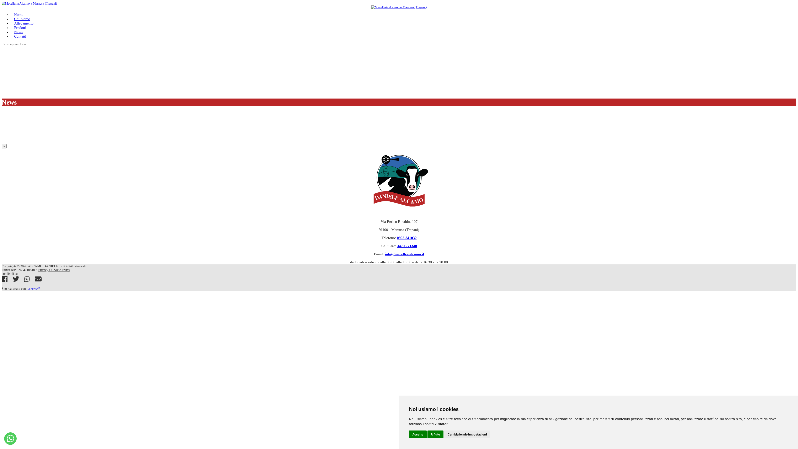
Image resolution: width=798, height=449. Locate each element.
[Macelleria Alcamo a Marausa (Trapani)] (10, 438)
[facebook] (5, 280)
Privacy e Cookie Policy (54, 270)
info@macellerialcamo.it (404, 254)
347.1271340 (407, 246)
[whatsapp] (27, 280)
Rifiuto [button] (435, 434)
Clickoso (33, 289)
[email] (38, 280)
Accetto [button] (417, 434)
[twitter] (16, 280)
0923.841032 (407, 238)
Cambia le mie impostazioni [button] (467, 434)
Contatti (20, 36)
